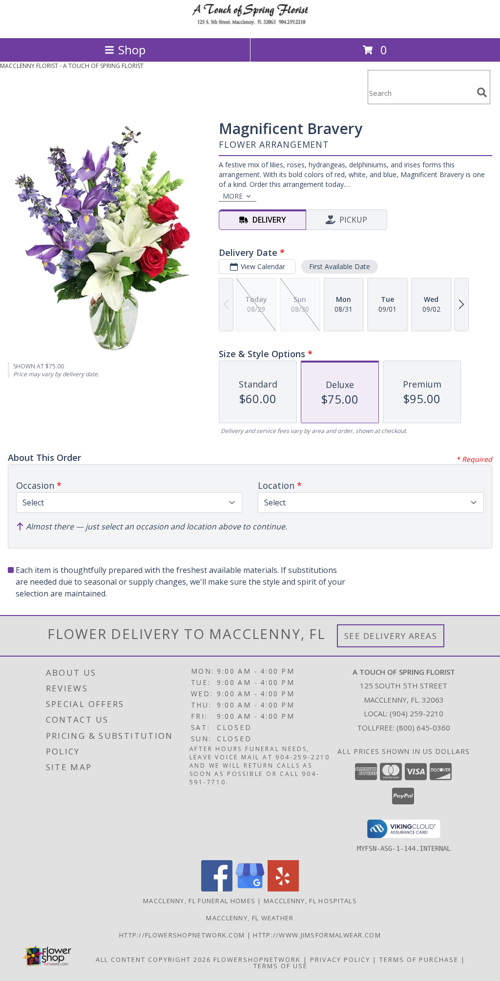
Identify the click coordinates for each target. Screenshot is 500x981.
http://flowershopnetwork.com (183, 935)
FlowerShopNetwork (257, 959)
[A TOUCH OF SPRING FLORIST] (250, 23)
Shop (132, 50)
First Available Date (339, 266)
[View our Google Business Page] (250, 888)
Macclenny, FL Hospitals (310, 900)
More (233, 196)
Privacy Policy (340, 959)
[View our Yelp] (283, 888)
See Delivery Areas (391, 635)
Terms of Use (280, 965)
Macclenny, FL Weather (249, 917)
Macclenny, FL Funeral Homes (199, 900)
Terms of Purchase (418, 959)
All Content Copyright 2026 (153, 959)
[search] (482, 92)
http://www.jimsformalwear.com (317, 935)
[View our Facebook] (216, 888)
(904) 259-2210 (416, 713)
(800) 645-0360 (423, 727)
